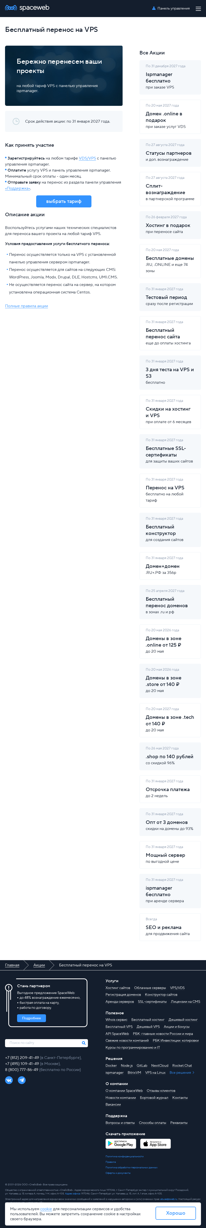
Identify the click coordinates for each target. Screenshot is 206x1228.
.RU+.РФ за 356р (164, 565)
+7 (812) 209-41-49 (22, 1057)
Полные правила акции (26, 306)
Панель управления (174, 8)
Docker (111, 1065)
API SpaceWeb (117, 1034)
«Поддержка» (17, 188)
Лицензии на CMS (185, 1002)
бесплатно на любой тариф (165, 490)
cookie (46, 1208)
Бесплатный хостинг (148, 1020)
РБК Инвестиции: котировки (176, 1040)
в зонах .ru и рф (167, 602)
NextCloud (159, 1065)
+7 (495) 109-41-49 (22, 1063)
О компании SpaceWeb (124, 1091)
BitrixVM (134, 1072)
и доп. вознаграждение (169, 152)
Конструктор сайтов (161, 994)
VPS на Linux (155, 1072)
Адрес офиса (72, 1193)
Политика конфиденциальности (125, 1156)
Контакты (180, 1098)
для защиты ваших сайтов (169, 451)
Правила (111, 1162)
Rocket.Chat (182, 1065)
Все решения (181, 1072)
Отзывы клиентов (161, 1091)
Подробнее (31, 1018)
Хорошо (175, 1213)
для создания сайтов (164, 529)
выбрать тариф (63, 201)
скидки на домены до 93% (169, 821)
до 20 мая (163, 641)
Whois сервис (116, 1020)
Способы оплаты (152, 1123)
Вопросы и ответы (120, 1123)
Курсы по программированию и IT (133, 1047)
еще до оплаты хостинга (168, 333)
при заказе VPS (165, 77)
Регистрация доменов (123, 994)
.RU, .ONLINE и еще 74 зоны (170, 260)
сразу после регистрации (169, 296)
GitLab (142, 1065)
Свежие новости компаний (127, 1040)
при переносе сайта (168, 224)
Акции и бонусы (177, 1027)
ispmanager (115, 1072)
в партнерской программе (170, 188)
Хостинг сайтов (118, 988)
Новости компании (121, 1098)
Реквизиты (179, 1123)
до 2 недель (168, 788)
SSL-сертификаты (152, 1002)
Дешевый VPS (148, 1027)
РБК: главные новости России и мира (163, 1034)
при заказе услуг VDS (166, 116)
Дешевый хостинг (183, 1020)
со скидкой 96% (169, 755)
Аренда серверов (120, 1002)
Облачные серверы (150, 988)
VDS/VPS (87, 158)
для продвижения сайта (168, 926)
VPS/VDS (177, 988)
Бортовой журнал (154, 1098)
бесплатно (170, 372)
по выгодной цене (165, 854)
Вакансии (113, 1104)
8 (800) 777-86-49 (22, 1069)
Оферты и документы (118, 1173)
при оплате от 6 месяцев (168, 411)
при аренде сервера (165, 890)
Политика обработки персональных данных (132, 1167)
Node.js (127, 1065)
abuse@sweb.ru (168, 1199)
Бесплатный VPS (119, 1027)
